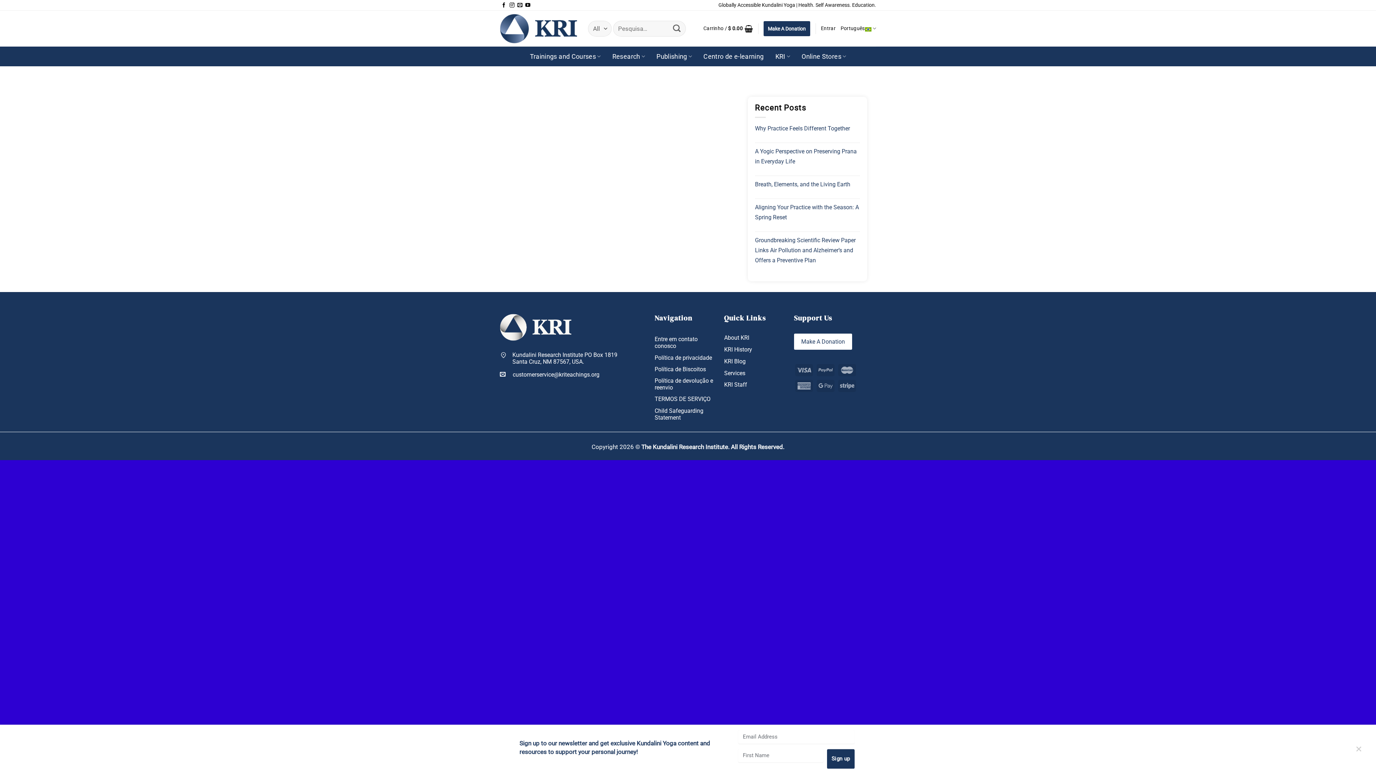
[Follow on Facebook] (503, 5)
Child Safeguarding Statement (679, 414)
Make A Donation (787, 29)
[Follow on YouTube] (527, 5)
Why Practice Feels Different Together (802, 128)
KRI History (738, 349)
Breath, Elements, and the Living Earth (802, 184)
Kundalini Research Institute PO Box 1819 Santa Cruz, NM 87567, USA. (564, 358)
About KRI (736, 337)
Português (853, 28)
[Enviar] (676, 29)
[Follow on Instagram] (512, 5)
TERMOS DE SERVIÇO (683, 399)
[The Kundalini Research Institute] (538, 28)
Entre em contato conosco (676, 342)
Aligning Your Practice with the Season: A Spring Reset (807, 212)
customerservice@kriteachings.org (556, 374)
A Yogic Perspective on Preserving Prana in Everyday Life (806, 156)
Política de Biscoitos (680, 369)
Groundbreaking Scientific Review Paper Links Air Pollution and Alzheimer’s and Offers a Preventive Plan (805, 250)
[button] (728, 29)
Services (734, 373)
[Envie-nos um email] (519, 5)
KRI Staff (735, 384)
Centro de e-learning (733, 56)
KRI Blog (735, 361)
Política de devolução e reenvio (684, 384)
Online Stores (821, 56)
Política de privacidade (683, 357)
